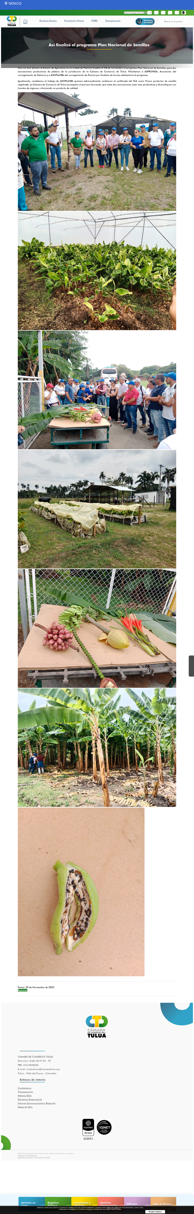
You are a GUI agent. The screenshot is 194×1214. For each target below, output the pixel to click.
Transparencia (112, 20)
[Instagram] (191, 674)
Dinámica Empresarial (30, 1099)
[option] (31, 1204)
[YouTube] (191, 668)
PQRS (94, 20)
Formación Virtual (74, 20)
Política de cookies (113, 1207)
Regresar (22, 990)
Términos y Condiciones (27, 1155)
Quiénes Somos (48, 20)
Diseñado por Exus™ (26, 1157)
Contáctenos (24, 1088)
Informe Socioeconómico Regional (36, 1103)
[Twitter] (191, 663)
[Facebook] (191, 658)
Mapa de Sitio (25, 1107)
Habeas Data (25, 1095)
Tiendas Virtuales (43, 1157)
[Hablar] (184, 12)
